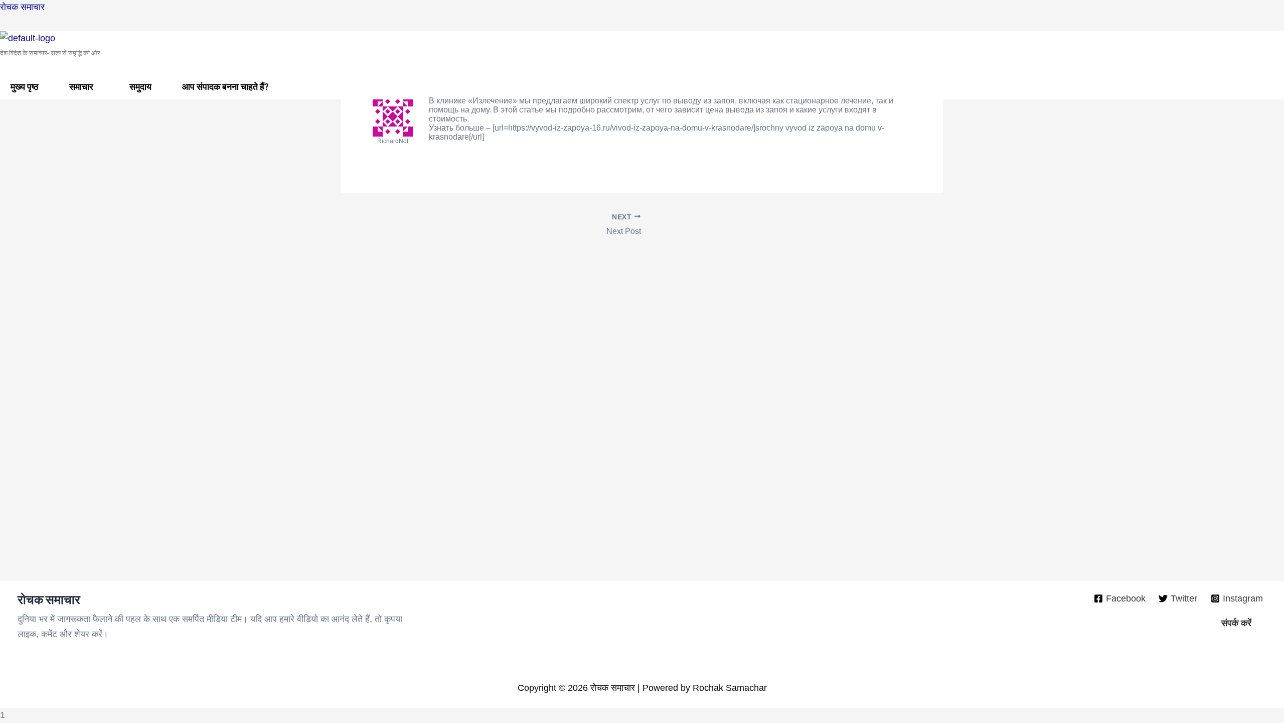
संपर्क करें (1236, 623)
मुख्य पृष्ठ (25, 86)
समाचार (81, 86)
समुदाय (140, 86)
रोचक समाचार (22, 7)
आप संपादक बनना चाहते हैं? (225, 86)
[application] (97, 86)
